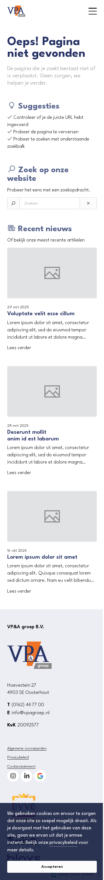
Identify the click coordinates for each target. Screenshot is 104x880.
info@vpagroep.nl (30, 713)
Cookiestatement (21, 766)
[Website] (41, 11)
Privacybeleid (18, 757)
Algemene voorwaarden (27, 748)
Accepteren (52, 867)
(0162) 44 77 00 (28, 704)
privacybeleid (63, 842)
